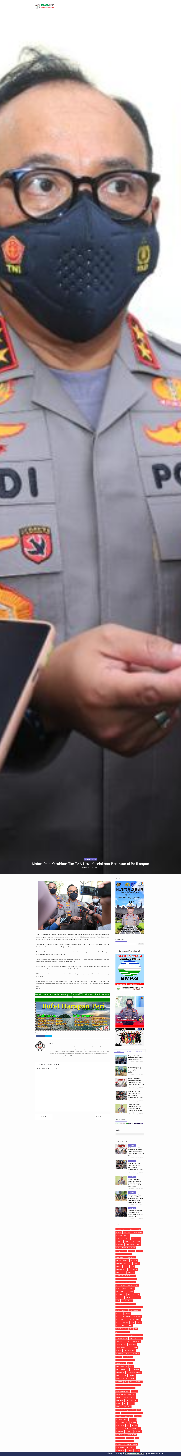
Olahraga (120, 1450)
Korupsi (119, 1382)
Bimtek (136, 1263)
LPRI (138, 1410)
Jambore (119, 1341)
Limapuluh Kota (131, 1400)
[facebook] (141, 1)
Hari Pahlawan (122, 1307)
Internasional (134, 6)
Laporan (119, 1400)
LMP (125, 1403)
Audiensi (136, 1241)
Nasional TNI (131, 1435)
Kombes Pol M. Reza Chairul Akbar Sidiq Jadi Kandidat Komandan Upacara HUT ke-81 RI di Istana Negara (135, 1108)
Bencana (131, 1257)
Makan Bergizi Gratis (124, 1416)
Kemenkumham (121, 1366)
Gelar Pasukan (133, 1294)
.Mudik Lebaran (122, 1229)
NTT (137, 1438)
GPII (117, 1300)
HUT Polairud (135, 1319)
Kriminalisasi (121, 1385)
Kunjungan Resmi (122, 1391)
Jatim (127, 1341)
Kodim (124, 1375)
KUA (130, 1385)
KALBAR (128, 1353)
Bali (138, 1244)
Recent (119, 1051)
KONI (133, 1378)
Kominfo (132, 1375)
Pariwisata (115, 6)
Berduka (134, 1260)
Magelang (138, 1413)
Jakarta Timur (136, 1335)
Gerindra (119, 1297)
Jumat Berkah (132, 1347)
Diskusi (132, 1282)
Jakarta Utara (121, 1338)
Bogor (118, 1266)
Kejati (130, 1363)
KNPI (118, 1375)
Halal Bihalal (127, 1300)
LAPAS (132, 1397)
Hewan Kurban (122, 1310)
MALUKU (138, 1416)
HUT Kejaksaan (122, 1319)
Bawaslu (127, 1254)
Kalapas (119, 1353)
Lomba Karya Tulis (123, 1406)
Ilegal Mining (121, 1325)
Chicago (130, 1272)
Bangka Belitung (128, 1247)
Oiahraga (120, 1447)
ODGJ (129, 1444)
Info (130, 1325)
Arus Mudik (136, 1238)
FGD (126, 1291)
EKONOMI (119, 1291)
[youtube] (135, 1)
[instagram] (128, 1)
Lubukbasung (127, 1413)
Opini (137, 1450)
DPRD (132, 1288)
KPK (126, 1382)
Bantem (139, 1251)
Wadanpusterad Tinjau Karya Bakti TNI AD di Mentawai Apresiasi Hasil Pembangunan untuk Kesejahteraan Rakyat (135, 1198)
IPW (131, 1329)
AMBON (126, 1235)
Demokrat (120, 1279)
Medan (133, 1422)
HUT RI (118, 1322)
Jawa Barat (135, 1341)
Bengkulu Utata (122, 1260)
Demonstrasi (131, 1279)
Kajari (118, 1350)
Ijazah (125, 1322)
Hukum (127, 1313)
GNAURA (129, 1297)
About (37, 2)
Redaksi (43, 2)
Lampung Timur (122, 1397)
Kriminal (138, 1382)
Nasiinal (129, 1431)
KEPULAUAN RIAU (122, 1369)
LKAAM (118, 1403)
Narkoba (119, 1431)
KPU (131, 1382)
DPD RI (118, 1288)
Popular (129, 1051)
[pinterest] (132, 1)
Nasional (93, 6)
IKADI (132, 1322)
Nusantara (120, 1444)
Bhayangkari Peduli (123, 1263)
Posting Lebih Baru (46, 1116)
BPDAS (126, 1266)
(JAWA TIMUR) (135, 1229)
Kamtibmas (128, 1357)
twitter (49, 1036)
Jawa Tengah (121, 1344)
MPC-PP (134, 1425)
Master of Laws (122, 1422)
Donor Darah (133, 1285)
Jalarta (133, 1338)
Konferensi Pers (122, 1378)
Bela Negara (121, 1257)
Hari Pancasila (136, 1307)
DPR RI (125, 1288)
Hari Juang (131, 1304)
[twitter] (138, 1)
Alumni (119, 1235)
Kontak (50, 2)
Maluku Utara (121, 1419)
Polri (94, 859)
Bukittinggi (120, 1272)
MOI (128, 1425)
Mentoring (120, 1425)
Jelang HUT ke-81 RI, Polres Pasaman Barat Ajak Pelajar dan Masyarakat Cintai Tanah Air (135, 1095)
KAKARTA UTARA (129, 1350)
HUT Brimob (136, 1316)
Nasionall (120, 1438)
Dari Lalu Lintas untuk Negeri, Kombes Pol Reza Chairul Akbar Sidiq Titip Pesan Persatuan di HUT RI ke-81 (136, 1082)
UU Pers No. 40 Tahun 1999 (61, 2)
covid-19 (119, 1276)
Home (86, 6)
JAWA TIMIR (132, 1344)
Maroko (133, 1419)
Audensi (128, 1241)
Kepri (131, 1366)
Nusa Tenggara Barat (124, 1441)
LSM (117, 1413)
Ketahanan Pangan (134, 1372)
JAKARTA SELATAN (122, 1335)
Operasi (130, 1450)
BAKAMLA (119, 1244)
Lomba (131, 1403)
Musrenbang (135, 1428)
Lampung (131, 1394)
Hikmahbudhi (135, 1310)
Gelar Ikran (121, 1294)
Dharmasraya (121, 1282)
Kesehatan (120, 1372)
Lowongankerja (122, 1410)
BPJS (132, 1266)
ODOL (135, 1444)
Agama (119, 1232)
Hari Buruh (120, 1304)
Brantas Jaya (121, 1269)
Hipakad (119, 1313)
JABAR (118, 1332)
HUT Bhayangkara (123, 1316)
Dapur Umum (130, 1276)
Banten (119, 1254)
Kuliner (137, 1385)
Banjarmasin (121, 1251)
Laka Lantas (121, 1394)
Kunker (134, 1391)
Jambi (140, 1338)
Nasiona (137, 1431)
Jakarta (87, 859)
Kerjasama (135, 1369)
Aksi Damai (128, 1232)
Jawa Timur (120, 1347)
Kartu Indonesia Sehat (125, 1360)
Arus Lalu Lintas (122, 1238)
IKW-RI (139, 1322)
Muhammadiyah (122, 1428)
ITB (136, 1329)
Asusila (119, 1241)
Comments (140, 1051)
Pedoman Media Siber (77, 2)
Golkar (137, 1297)
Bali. (118, 1247)
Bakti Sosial (130, 1244)
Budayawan (133, 1269)
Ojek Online (130, 1447)
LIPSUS (124, 6)
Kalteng (136, 1353)
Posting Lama (100, 1116)
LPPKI (133, 1410)
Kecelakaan (120, 1363)
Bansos (131, 1251)
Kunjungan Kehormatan (125, 1388)
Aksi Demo (138, 1232)
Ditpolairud (121, 1285)
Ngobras (130, 1438)
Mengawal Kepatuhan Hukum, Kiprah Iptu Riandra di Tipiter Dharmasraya (135, 1057)
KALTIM (118, 1357)
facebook (41, 1036)
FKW (131, 1291)
